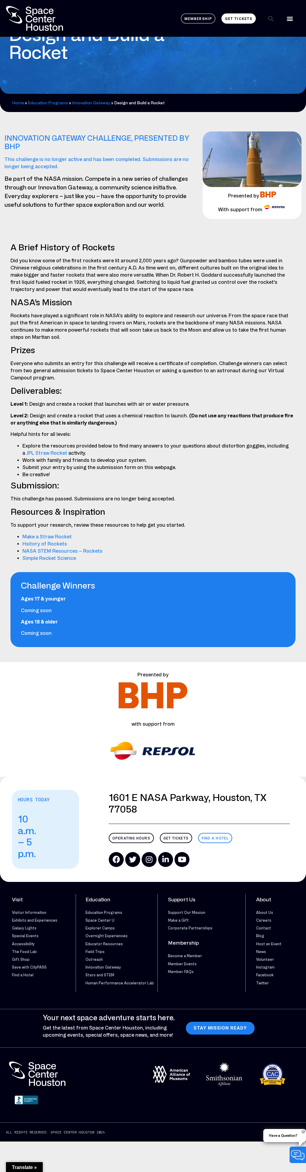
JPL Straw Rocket (46, 453)
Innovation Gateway (91, 102)
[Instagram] (149, 859)
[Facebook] (116, 859)
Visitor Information (29, 912)
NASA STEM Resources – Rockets (62, 551)
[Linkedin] (165, 859)
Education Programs (48, 102)
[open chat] (298, 1155)
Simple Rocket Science (49, 558)
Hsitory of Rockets (44, 543)
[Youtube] (182, 859)
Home (18, 102)
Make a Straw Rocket (47, 536)
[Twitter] (132, 859)
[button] (271, 18)
